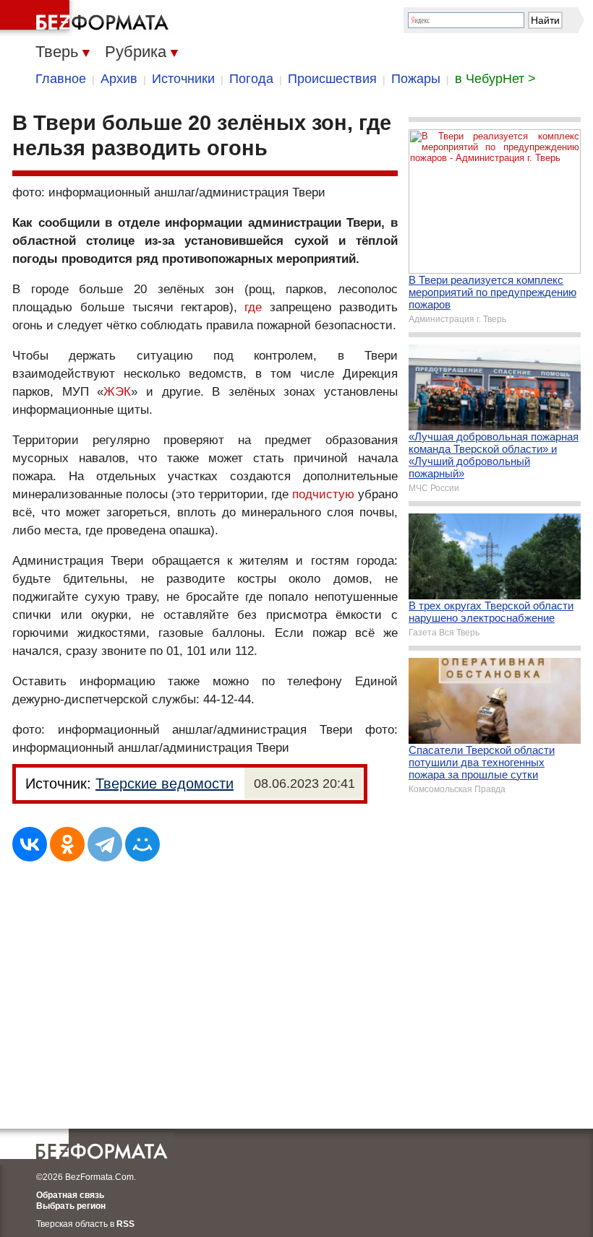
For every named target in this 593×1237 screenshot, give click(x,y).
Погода (251, 78)
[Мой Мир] (142, 844)
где (253, 307)
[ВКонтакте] (29, 844)
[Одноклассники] (67, 844)
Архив (119, 78)
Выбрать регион (71, 1206)
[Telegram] (105, 844)
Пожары (415, 78)
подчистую (323, 494)
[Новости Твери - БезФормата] (87, 18)
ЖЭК (117, 392)
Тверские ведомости (164, 783)
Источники (183, 78)
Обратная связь (70, 1195)
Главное (60, 78)
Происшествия (332, 78)
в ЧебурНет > (495, 78)
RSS (125, 1224)
